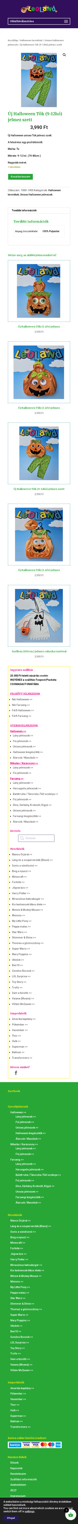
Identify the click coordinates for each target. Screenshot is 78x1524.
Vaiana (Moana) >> (23, 998)
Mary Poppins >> (22, 954)
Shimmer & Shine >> (24, 937)
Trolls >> (17, 987)
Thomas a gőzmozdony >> (28, 943)
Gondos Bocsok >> (23, 970)
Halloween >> (18, 731)
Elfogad (11, 1518)
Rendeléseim (18, 1473)
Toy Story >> (19, 982)
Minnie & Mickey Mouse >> (27, 909)
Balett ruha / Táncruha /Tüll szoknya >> (35, 794)
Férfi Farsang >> (21, 716)
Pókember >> (20, 1024)
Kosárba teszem (20, 176)
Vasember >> (20, 1030)
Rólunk (14, 1462)
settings (29, 1511)
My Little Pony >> (22, 921)
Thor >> (16, 1035)
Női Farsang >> (21, 705)
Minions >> (18, 915)
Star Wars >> (19, 932)
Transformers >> (22, 1057)
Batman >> (18, 1052)
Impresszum (18, 1496)
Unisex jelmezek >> (24, 746)
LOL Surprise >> (21, 976)
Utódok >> (18, 959)
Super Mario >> (21, 948)
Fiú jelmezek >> (22, 741)
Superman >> (20, 1046)
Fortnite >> (18, 882)
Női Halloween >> (22, 699)
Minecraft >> (19, 876)
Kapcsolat (16, 1468)
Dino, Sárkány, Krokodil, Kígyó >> (32, 805)
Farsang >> (17, 778)
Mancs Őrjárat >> (22, 854)
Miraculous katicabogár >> (28, 898)
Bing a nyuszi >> (21, 871)
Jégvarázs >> (20, 887)
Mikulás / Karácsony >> (24, 763)
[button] (64, 55)
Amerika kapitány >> (24, 1019)
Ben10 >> (17, 965)
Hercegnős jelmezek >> (27, 788)
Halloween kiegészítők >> (28, 752)
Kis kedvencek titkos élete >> (29, 904)
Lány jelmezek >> (23, 735)
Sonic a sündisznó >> (25, 865)
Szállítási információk (23, 1479)
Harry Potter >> (21, 893)
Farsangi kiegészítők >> (27, 816)
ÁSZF (13, 1490)
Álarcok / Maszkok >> (25, 757)
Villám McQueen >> (23, 1004)
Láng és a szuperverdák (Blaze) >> (32, 860)
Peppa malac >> (21, 926)
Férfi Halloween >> (23, 710)
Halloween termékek (31, 40)
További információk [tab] (24, 210)
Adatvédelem (18, 1484)
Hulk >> (16, 1041)
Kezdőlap (13, 40)
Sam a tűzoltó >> (22, 992)
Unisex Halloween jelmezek (36, 194)
